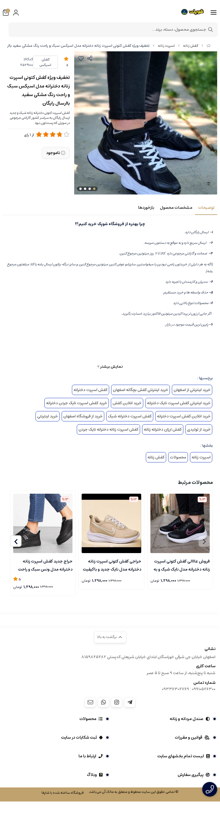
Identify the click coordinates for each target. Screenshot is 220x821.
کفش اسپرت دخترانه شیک (130, 416)
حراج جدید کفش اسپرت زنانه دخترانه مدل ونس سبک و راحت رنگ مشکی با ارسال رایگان (45, 565)
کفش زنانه (190, 46)
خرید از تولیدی (199, 429)
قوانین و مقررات (188, 737)
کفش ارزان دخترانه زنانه (163, 429)
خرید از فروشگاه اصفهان (83, 416)
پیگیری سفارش (190, 775)
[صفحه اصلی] (209, 46)
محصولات (178, 457)
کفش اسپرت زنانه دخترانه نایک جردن (108, 429)
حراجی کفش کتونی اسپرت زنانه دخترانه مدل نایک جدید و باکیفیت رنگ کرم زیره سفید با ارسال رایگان (112, 565)
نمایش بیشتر (111, 366)
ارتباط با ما (87, 756)
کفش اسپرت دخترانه (90, 389)
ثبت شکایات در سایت (79, 737)
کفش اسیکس (45, 62)
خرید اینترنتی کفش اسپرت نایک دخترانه (179, 403)
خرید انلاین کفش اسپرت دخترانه (184, 416)
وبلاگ (92, 775)
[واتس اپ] (103, 702)
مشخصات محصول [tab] (176, 207)
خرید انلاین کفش (127, 403)
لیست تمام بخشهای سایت (180, 756)
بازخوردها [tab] (146, 207)
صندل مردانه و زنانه (186, 719)
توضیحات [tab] (206, 207)
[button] (15, 541)
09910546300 (203, 689)
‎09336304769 (176, 689)
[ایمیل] (90, 702)
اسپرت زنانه (166, 46)
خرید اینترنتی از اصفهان (192, 389)
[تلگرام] (129, 702)
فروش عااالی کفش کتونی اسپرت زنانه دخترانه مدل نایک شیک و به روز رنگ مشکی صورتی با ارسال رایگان (182, 565)
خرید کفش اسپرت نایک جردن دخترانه (76, 403)
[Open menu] (213, 12)
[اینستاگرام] (116, 702)
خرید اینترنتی (47, 416)
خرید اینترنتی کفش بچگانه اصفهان (140, 389)
